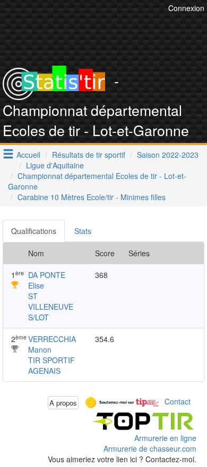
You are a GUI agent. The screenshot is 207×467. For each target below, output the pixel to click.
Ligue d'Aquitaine (55, 165)
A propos (63, 403)
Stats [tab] (82, 231)
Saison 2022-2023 (168, 154)
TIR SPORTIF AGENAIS (51, 365)
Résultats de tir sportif (88, 154)
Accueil (28, 154)
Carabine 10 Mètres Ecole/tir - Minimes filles (92, 197)
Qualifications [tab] (33, 231)
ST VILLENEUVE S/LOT (50, 306)
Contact (178, 401)
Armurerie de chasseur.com (150, 448)
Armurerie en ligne (165, 438)
